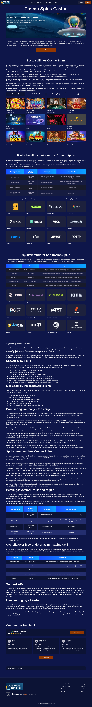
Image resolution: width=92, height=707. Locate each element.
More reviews (46, 657)
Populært (14, 94)
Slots (75, 94)
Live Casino (35, 94)
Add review (77, 632)
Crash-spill (55, 94)
